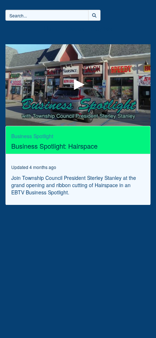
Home (51, 28)
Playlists (101, 28)
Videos (75, 28)
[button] (78, 84)
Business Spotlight (32, 136)
